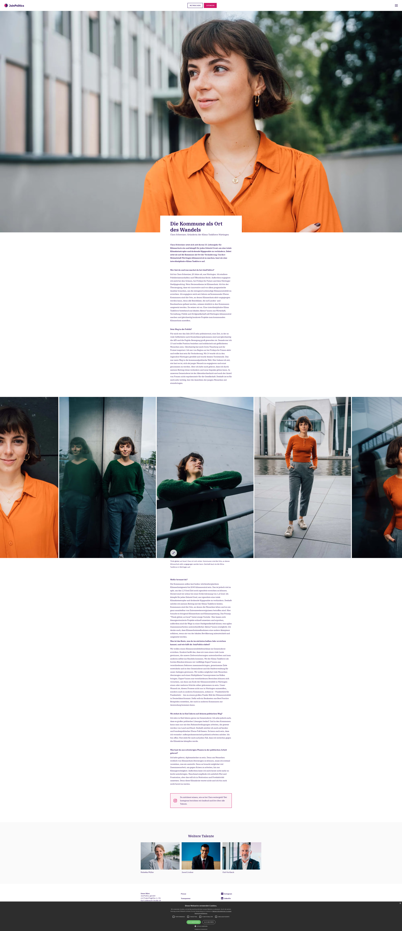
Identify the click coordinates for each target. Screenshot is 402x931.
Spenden (210, 5)
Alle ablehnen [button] (209, 922)
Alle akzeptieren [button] (193, 922)
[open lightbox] (106, 477)
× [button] (400, 903)
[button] (201, 926)
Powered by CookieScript (201, 929)
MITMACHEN (195, 5)
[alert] (201, 916)
